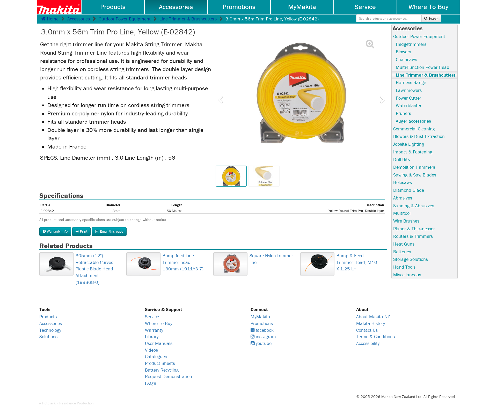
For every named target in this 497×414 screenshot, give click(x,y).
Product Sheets (160, 363)
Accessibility (367, 343)
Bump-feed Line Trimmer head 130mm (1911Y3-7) (183, 262)
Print (83, 231)
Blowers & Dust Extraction (419, 136)
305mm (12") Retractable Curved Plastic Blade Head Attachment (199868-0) (95, 269)
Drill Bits (401, 159)
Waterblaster (408, 105)
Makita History (370, 323)
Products (113, 7)
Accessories (176, 7)
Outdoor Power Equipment (125, 19)
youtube (263, 343)
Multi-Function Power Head (422, 67)
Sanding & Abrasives (413, 206)
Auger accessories (413, 121)
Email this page (111, 231)
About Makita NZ (373, 317)
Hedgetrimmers (411, 44)
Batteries (402, 252)
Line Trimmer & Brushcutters (188, 19)
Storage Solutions (410, 259)
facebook (264, 330)
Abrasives (402, 198)
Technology (50, 330)
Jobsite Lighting (408, 144)
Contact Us (367, 330)
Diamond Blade (408, 190)
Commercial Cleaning (414, 129)
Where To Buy (428, 7)
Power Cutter (408, 98)
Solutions (48, 336)
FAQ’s (150, 383)
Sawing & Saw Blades (414, 175)
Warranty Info (57, 231)
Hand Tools (404, 267)
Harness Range (411, 82)
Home (52, 19)
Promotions (239, 7)
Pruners (403, 113)
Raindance (67, 403)
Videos (151, 350)
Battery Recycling (162, 370)
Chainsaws (406, 59)
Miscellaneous (407, 275)
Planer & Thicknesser (414, 229)
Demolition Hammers (414, 167)
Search (433, 18)
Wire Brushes (406, 221)
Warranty (154, 330)
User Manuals (158, 343)
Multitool (402, 213)
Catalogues (156, 356)
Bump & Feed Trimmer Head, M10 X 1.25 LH (357, 262)
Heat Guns (403, 244)
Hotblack (49, 403)
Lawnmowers (409, 90)
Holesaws (402, 182)
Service (365, 7)
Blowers (403, 52)
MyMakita (302, 7)
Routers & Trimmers (413, 236)
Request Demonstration (168, 376)
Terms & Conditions (375, 336)
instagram (265, 336)
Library (151, 336)
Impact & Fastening (412, 152)
